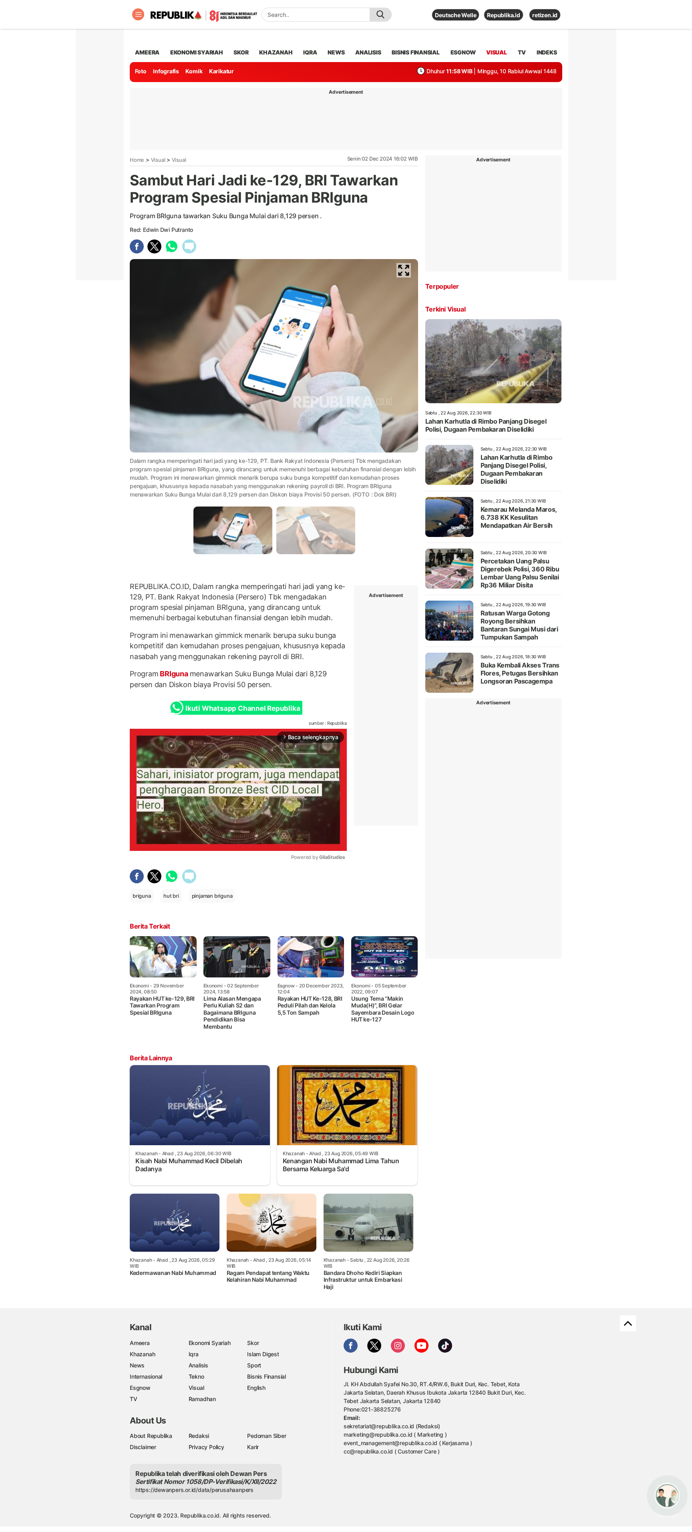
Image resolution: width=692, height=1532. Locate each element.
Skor (253, 1342)
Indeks (547, 52)
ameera (147, 52)
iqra (310, 52)
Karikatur (221, 71)
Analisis (198, 1365)
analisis (368, 52)
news (336, 52)
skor (240, 52)
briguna (142, 896)
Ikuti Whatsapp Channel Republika (242, 708)
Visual (158, 160)
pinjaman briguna (212, 896)
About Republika (151, 1435)
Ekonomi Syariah (196, 52)
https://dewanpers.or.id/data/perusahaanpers (194, 1489)
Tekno (196, 1376)
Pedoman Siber (266, 1435)
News (137, 1365)
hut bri (171, 896)
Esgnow (140, 1387)
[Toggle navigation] (138, 14)
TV (522, 52)
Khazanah (142, 1354)
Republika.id (503, 15)
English (256, 1387)
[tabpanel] (232, 530)
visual (496, 52)
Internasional (146, 1376)
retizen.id (544, 15)
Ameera (140, 1342)
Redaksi (199, 1435)
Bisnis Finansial (416, 52)
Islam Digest (263, 1354)
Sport (254, 1365)
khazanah (275, 52)
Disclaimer (143, 1447)
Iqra (194, 1354)
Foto (141, 71)
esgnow (463, 52)
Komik (193, 71)
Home (137, 160)
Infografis (166, 71)
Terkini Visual (445, 309)
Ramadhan (202, 1398)
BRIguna (174, 673)
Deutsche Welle (455, 15)
